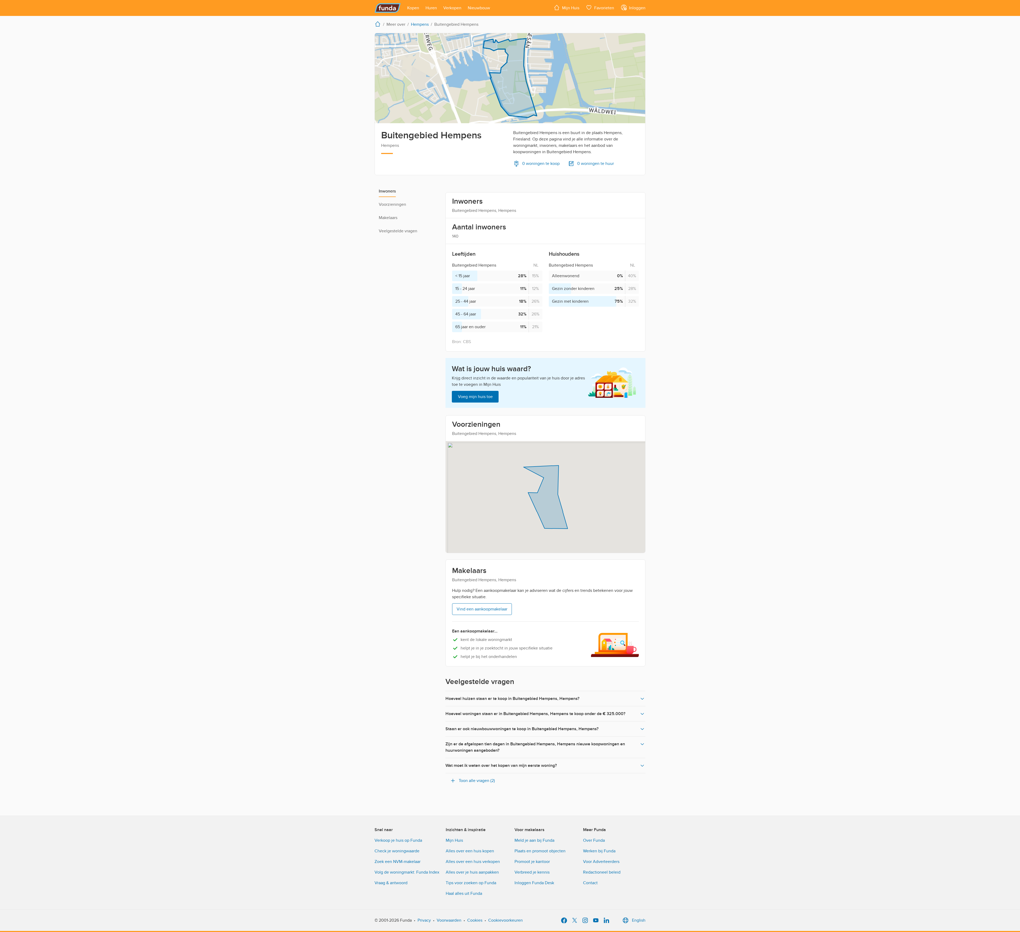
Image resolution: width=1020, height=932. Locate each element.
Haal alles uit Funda (464, 893)
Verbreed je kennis (532, 872)
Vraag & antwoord (391, 883)
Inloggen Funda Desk (534, 883)
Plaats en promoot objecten (540, 851)
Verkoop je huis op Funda (398, 840)
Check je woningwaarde (397, 851)
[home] (379, 24)
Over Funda (594, 840)
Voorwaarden (449, 920)
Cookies (474, 920)
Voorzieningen (392, 204)
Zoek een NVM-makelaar (397, 861)
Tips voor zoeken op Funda (471, 883)
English (638, 920)
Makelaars (388, 217)
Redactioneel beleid (601, 872)
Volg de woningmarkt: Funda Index (407, 872)
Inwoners (387, 191)
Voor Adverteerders (601, 861)
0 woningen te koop (541, 163)
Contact (590, 883)
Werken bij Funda (599, 851)
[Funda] (388, 8)
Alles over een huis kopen (470, 851)
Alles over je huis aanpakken (472, 872)
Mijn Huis (454, 840)
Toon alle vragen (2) (477, 780)
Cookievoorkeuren (505, 920)
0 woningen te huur (595, 163)
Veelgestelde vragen (398, 231)
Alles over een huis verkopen (473, 861)
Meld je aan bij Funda (534, 840)
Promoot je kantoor (532, 861)
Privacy (424, 920)
